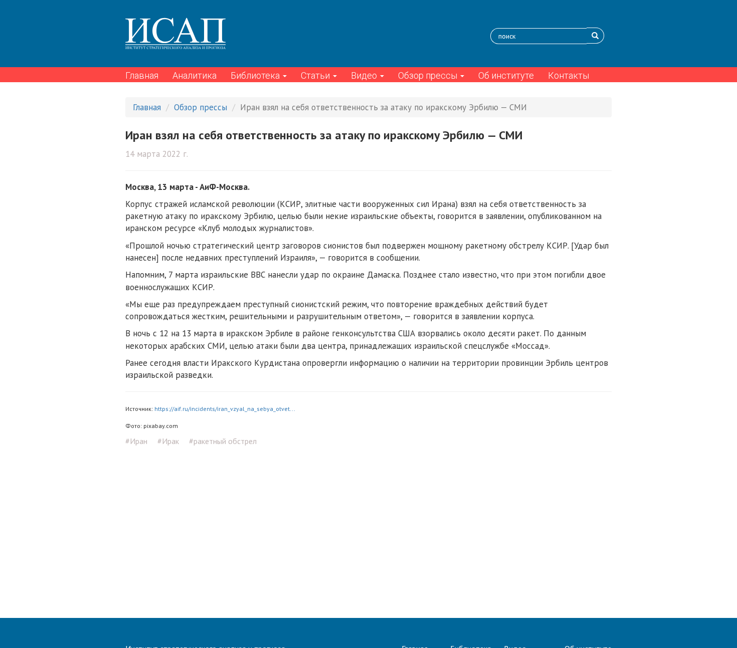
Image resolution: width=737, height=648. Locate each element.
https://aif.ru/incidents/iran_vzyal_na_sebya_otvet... (224, 408)
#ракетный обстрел (223, 441)
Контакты (568, 75)
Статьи (316, 75)
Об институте (506, 75)
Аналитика (194, 75)
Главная (141, 75)
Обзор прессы (428, 75)
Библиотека (256, 75)
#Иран (136, 441)
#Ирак (168, 441)
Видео (365, 75)
